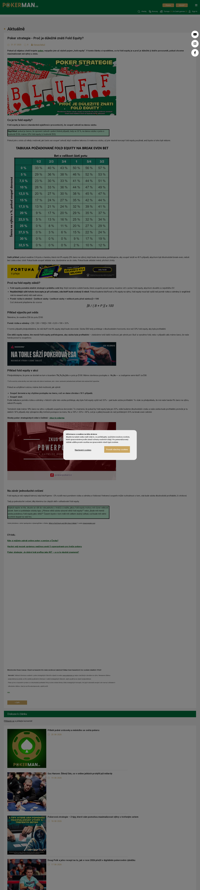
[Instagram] (195, 43)
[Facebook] (195, 53)
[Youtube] (195, 34)
